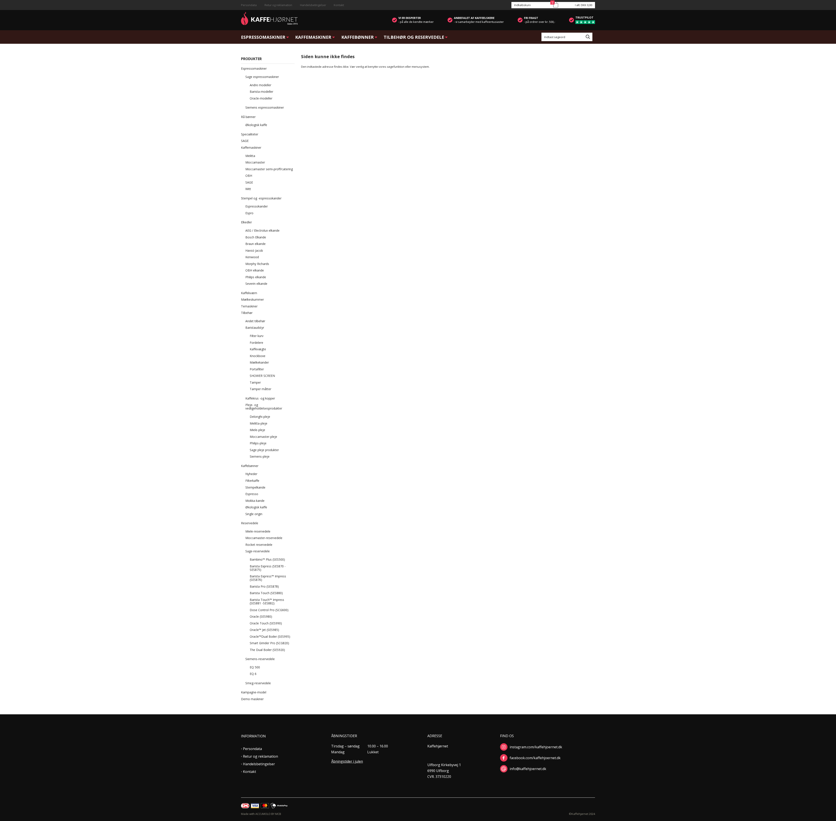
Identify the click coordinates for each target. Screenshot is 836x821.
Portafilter (257, 369)
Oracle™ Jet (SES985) (264, 630)
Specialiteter (249, 134)
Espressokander (256, 206)
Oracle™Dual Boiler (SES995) (270, 636)
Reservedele (249, 523)
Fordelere (256, 343)
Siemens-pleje (260, 456)
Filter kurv (256, 336)
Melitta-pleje (258, 423)
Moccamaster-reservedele (263, 538)
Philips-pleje (258, 443)
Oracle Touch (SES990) (266, 623)
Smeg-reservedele (258, 683)
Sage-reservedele (257, 551)
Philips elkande (255, 277)
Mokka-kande (255, 501)
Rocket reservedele (258, 545)
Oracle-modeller (261, 98)
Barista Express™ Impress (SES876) (268, 578)
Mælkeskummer (252, 299)
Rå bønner (248, 117)
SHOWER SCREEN (262, 376)
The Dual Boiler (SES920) (267, 650)
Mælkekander (259, 362)
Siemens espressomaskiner (264, 107)
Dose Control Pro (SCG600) (269, 610)
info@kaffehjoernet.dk (528, 768)
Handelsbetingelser (313, 5)
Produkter (251, 59)
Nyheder (251, 474)
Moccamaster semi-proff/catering (269, 169)
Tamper (255, 382)
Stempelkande (255, 487)
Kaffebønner (357, 37)
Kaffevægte (258, 349)
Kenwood (252, 257)
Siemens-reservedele (260, 659)
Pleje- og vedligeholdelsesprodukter (263, 406)
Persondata (249, 5)
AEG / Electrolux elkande (262, 230)
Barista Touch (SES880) (266, 593)
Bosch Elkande (255, 237)
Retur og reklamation (278, 5)
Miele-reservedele (257, 531)
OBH (248, 176)
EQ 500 (255, 667)
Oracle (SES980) (261, 616)
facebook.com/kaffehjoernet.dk (535, 757)
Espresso (251, 494)
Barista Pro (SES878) (264, 586)
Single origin (253, 514)
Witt (248, 189)
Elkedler (246, 222)
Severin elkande (256, 284)
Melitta (250, 156)
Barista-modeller (261, 91)
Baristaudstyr (254, 327)
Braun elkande (255, 244)
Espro (249, 213)
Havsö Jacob (254, 250)
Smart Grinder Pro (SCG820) (269, 643)
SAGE (245, 141)
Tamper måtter (260, 389)
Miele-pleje (257, 430)
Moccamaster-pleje (263, 437)
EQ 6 (253, 674)
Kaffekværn (249, 293)
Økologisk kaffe (256, 125)
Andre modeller (260, 85)
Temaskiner (249, 306)
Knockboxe (257, 356)
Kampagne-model (253, 692)
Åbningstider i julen (347, 761)
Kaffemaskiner (313, 37)
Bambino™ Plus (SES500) (267, 559)
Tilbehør (247, 313)
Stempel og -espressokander (261, 198)
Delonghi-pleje (260, 417)
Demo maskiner (252, 699)
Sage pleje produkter (264, 450)
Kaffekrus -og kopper (260, 398)
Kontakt (339, 5)
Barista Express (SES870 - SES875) (268, 568)
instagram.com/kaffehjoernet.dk (536, 747)
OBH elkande (254, 270)
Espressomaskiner (263, 37)
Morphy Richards (257, 264)
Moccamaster (255, 162)
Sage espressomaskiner (262, 77)
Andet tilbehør (255, 321)
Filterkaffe (252, 481)
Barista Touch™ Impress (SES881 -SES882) (267, 601)
